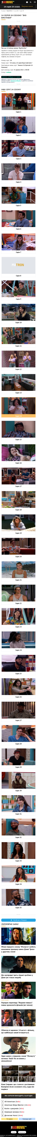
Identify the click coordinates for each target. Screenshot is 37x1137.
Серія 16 (18, 463)
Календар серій (27, 1119)
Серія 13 (18, 393)
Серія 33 (18, 861)
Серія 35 (18, 908)
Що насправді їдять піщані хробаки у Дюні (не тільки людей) (17, 976)
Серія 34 (18, 884)
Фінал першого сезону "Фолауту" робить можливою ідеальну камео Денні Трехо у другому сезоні (18, 949)
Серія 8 (18, 276)
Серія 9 (18, 299)
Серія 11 (18, 346)
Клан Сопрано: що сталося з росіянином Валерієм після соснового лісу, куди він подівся (17, 1086)
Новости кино (5, 1000)
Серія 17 (18, 486)
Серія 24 (18, 650)
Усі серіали (9, 1119)
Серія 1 (18, 112)
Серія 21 (18, 580)
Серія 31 (18, 814)
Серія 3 (18, 159)
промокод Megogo (16, 80)
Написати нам (22, 1132)
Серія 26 (18, 697)
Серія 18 (18, 510)
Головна (3, 10)
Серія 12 (18, 369)
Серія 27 (18, 720)
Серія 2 (18, 135)
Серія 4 (18, 182)
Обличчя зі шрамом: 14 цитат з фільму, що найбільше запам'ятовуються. (17, 1031)
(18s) (17, 1105)
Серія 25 (18, 674)
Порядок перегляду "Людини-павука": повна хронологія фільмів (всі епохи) (17, 1003)
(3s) (14, 1108)
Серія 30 (18, 791)
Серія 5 (18, 205)
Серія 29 (18, 767)
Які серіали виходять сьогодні (18, 1096)
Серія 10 (18, 322)
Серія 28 (18, 744)
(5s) (14, 1112)
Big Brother (9, 10)
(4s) (13, 1115)
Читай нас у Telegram (20, 920)
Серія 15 (18, 439)
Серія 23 (18, 627)
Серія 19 (18, 533)
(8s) (12, 1102)
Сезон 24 (16, 10)
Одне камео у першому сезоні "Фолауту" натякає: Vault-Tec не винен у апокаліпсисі (18, 1058)
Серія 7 (18, 252)
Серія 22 (18, 603)
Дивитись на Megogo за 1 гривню (11, 77)
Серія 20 (18, 556)
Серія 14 (22, 10)
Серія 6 (18, 229)
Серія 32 (18, 837)
